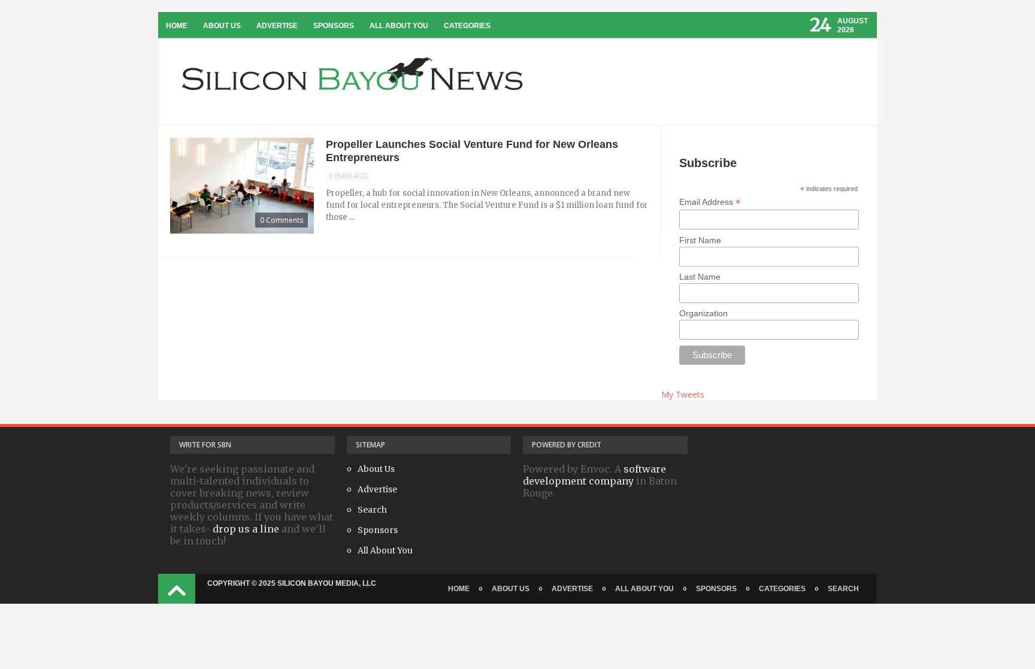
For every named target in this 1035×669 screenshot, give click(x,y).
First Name (700, 240)
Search (372, 509)
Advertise (277, 26)
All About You (399, 26)
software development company (594, 475)
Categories (467, 26)
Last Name (700, 276)
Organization (703, 313)
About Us (222, 26)
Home (176, 26)
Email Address (709, 202)
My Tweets (682, 394)
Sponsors (333, 26)
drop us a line (246, 529)
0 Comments (281, 220)
